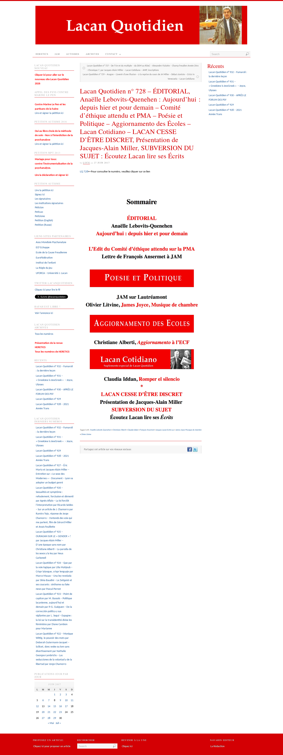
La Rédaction (217, 746)
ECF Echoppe (42, 247)
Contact (111, 53)
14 (49, 706)
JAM (57, 53)
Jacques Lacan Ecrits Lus (165, 430)
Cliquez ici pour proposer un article (51, 746)
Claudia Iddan (133, 430)
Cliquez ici (127, 746)
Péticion (39, 207)
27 (43, 718)
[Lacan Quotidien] (141, 43)
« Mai (51, 723)
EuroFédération (44, 257)
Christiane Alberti (119, 430)
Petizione (40, 216)
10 (66, 700)
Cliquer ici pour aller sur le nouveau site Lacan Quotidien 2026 (52, 79)
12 (37, 706)
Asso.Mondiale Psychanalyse (51, 242)
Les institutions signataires (49, 203)
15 (54, 706)
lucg (86, 162)
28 (49, 718)
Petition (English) (44, 220)
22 (54, 712)
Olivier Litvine (86, 434)
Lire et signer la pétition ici (50, 109)
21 (49, 712)
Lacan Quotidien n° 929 (48, 399)
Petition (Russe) (43, 225)
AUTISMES (73, 53)
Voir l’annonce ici (44, 313)
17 (66, 706)
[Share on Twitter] (195, 449)
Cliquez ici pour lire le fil (47, 289)
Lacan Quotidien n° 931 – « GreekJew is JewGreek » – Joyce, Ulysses (54, 380)
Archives (92, 53)
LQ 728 (84, 171)
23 (60, 712)
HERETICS (42, 53)
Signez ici (40, 194)
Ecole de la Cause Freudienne (51, 252)
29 (54, 718)
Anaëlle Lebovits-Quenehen (100, 430)
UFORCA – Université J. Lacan (51, 273)
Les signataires (43, 198)
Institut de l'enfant (46, 262)
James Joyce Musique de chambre (189, 430)
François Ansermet (147, 430)
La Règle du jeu (44, 268)
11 (72, 700)
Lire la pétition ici (44, 190)
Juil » (58, 723)
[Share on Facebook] (189, 449)
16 (60, 706)
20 (43, 712)
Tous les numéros (44, 334)
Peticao (39, 212)
